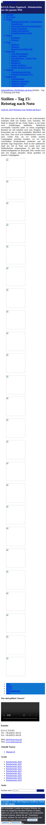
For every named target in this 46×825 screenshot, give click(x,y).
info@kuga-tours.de (14, 739)
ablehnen (5, 823)
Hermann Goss (19, 110)
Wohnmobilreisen (13, 691)
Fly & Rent (10, 17)
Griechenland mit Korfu (21, 72)
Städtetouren (11, 77)
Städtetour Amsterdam (20, 81)
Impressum (10, 795)
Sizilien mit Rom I (18, 65)
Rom (8, 693)
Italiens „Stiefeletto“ (19, 56)
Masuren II (10, 752)
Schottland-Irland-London (21, 33)
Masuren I (15, 47)
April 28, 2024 (7, 110)
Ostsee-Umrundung (19, 28)
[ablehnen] (23, 823)
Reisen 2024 (13, 90)
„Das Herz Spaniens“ (19, 54)
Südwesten (10, 51)
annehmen (32, 820)
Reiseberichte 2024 (14, 766)
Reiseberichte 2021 (14, 773)
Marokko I (15, 61)
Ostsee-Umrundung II (20, 31)
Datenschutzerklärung (15, 797)
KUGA (9, 689)
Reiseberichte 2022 (14, 771)
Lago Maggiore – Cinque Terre (23, 58)
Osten (8, 42)
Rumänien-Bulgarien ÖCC (22, 74)
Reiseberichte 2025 (14, 764)
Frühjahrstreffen (17, 79)
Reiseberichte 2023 (14, 769)
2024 (8, 684)
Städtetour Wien (17, 86)
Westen (9, 35)
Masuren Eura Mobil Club (21, 49)
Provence (15, 40)
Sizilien (9, 686)
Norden (9, 19)
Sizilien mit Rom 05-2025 (21, 67)
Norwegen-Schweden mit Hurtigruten (26, 26)
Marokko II (15, 63)
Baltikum (15, 44)
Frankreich (15, 38)
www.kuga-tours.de (14, 742)
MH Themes (10, 804)
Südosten (10, 70)
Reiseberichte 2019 (14, 778)
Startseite (9, 15)
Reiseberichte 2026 (14, 762)
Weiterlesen (16, 823)
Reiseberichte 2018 (14, 780)
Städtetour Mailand (19, 83)
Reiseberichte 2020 (14, 776)
